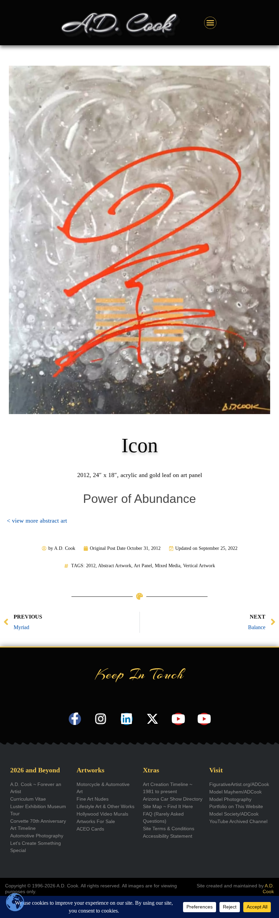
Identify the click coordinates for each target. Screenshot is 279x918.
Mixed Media (167, 565)
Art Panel (143, 565)
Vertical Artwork (199, 565)
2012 (91, 565)
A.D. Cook (268, 888)
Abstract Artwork (114, 565)
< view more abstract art (37, 520)
